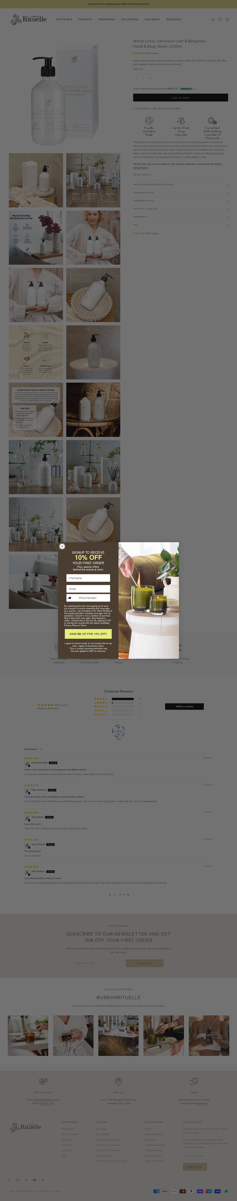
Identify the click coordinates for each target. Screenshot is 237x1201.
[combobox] (72, 597)
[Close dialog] (62, 546)
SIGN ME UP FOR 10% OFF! (88, 634)
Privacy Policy (71, 625)
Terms (83, 625)
